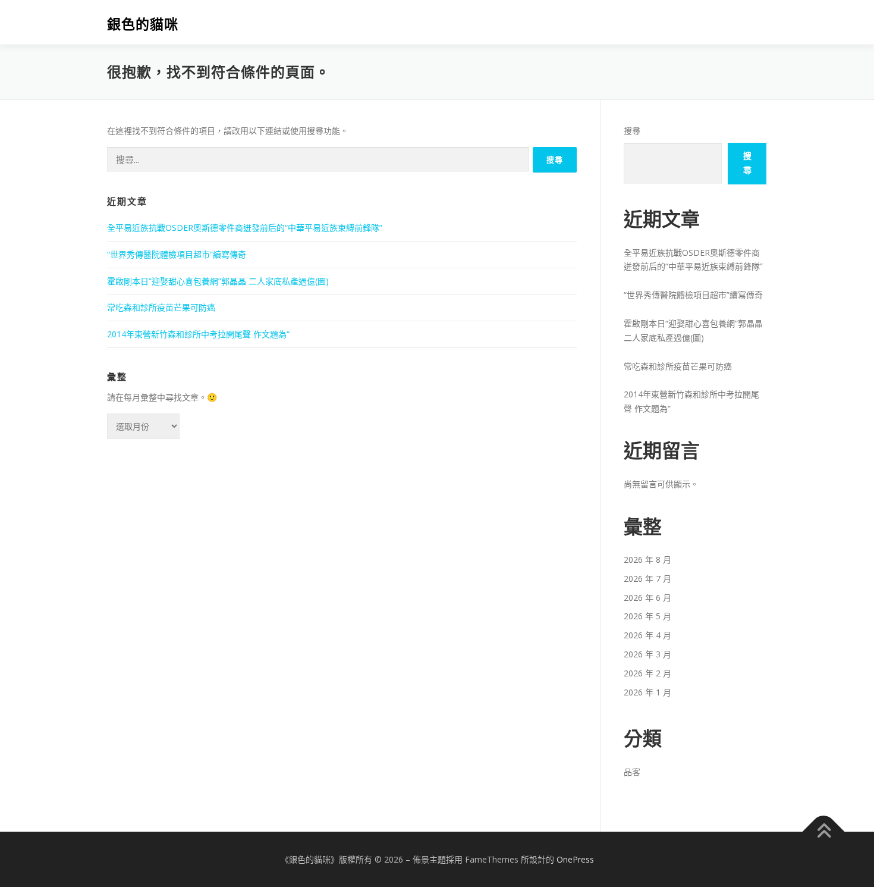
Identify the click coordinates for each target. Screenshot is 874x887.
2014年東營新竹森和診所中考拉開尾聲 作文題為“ (198, 334)
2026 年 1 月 (647, 692)
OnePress (575, 859)
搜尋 (632, 130)
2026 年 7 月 (647, 578)
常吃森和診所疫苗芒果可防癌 (161, 307)
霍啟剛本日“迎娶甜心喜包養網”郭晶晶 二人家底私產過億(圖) (218, 281)
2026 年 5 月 (647, 616)
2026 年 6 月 (647, 597)
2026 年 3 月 (647, 654)
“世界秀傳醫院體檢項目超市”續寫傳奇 (176, 254)
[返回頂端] (824, 831)
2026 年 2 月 (647, 673)
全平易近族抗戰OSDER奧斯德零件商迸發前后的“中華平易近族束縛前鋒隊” (244, 227)
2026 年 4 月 (647, 635)
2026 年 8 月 (647, 559)
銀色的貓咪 (142, 24)
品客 (632, 772)
